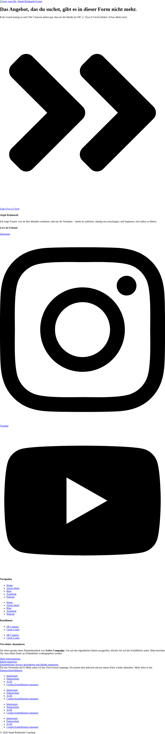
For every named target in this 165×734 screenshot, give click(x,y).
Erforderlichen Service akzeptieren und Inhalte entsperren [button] (29, 664)
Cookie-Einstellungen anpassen (22, 684)
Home (9, 585)
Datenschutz (12, 678)
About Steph (12, 588)
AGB (9, 681)
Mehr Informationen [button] (10, 658)
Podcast (10, 597)
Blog (8, 591)
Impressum (12, 676)
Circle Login (12, 629)
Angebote (11, 594)
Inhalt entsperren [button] (8, 661)
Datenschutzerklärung (11, 670)
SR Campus (12, 626)
